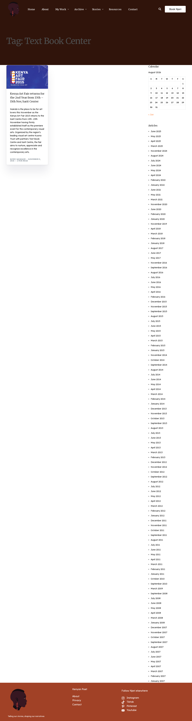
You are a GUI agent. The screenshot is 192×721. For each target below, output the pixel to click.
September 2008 (159, 593)
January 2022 (158, 185)
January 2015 (157, 350)
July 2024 (155, 160)
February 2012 (158, 510)
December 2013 (159, 408)
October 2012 (157, 472)
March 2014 (157, 394)
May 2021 (156, 194)
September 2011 (159, 535)
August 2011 (157, 540)
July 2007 (155, 651)
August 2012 (157, 481)
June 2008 (156, 603)
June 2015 (156, 326)
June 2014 (156, 379)
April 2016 (156, 292)
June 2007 (156, 656)
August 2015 (157, 316)
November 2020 (159, 204)
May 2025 (156, 136)
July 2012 (155, 486)
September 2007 (159, 642)
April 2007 (156, 666)
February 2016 (158, 296)
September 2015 (159, 311)
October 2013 (157, 418)
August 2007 (157, 647)
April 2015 (156, 335)
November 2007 (159, 632)
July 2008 (155, 598)
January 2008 (158, 622)
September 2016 (159, 267)
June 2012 (156, 491)
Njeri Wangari (18, 159)
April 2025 (156, 141)
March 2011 (156, 564)
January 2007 (158, 681)
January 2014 (157, 403)
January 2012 (157, 515)
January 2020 (158, 219)
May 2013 (156, 442)
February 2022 (158, 180)
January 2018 (157, 243)
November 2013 (159, 413)
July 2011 (155, 545)
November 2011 (159, 525)
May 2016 (156, 287)
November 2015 (159, 306)
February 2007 (158, 676)
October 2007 (158, 637)
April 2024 (156, 175)
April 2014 (156, 389)
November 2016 (159, 262)
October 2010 (158, 578)
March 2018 (157, 233)
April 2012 (156, 501)
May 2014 (156, 384)
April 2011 (155, 559)
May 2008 (156, 608)
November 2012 (159, 467)
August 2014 (157, 369)
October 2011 (157, 530)
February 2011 (158, 569)
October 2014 (157, 360)
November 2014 (159, 355)
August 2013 (157, 428)
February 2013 (158, 457)
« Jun (151, 114)
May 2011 (155, 554)
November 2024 (159, 151)
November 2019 (159, 224)
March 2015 (157, 340)
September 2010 (159, 583)
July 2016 (155, 277)
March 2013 (157, 452)
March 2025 (157, 146)
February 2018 (158, 238)
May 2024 (156, 170)
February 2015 (158, 345)
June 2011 (156, 549)
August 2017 (157, 248)
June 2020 (156, 209)
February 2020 (158, 214)
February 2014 (158, 399)
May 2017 (156, 258)
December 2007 (159, 627)
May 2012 (156, 496)
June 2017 (156, 253)
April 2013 (156, 447)
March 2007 (157, 671)
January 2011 (157, 574)
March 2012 (157, 506)
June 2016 (156, 282)
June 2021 (156, 189)
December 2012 (159, 462)
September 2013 (159, 423)
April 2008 (156, 613)
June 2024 (156, 165)
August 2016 (157, 272)
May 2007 (156, 661)
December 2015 (159, 301)
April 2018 (156, 228)
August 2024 (157, 155)
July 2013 (155, 433)
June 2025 (156, 131)
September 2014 (159, 365)
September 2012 (159, 476)
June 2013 (156, 437)
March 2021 (157, 199)
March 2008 (157, 617)
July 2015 (155, 321)
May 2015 (156, 331)
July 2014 (155, 374)
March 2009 (157, 588)
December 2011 (158, 520)
